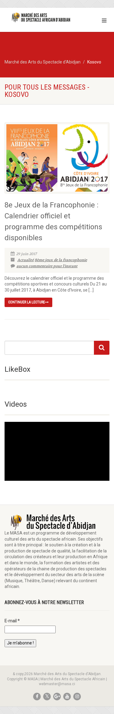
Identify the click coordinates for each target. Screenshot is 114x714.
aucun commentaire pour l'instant (47, 266)
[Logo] (38, 17)
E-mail (12, 620)
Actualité (25, 260)
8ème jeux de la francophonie (61, 260)
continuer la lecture (26, 302)
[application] (57, 451)
